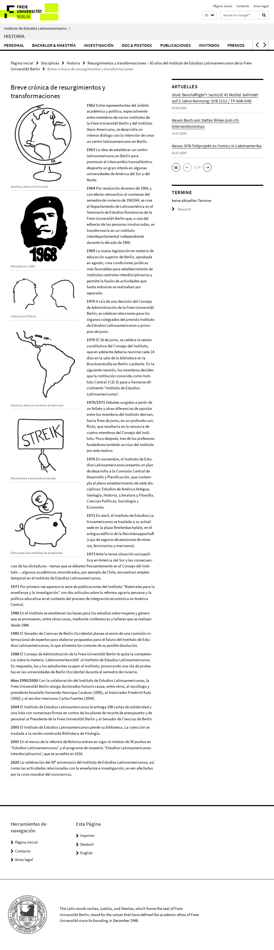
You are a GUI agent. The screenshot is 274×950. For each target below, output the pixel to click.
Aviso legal (261, 6)
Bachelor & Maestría (54, 45)
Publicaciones (175, 45)
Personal (14, 45)
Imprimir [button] (87, 835)
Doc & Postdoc (137, 45)
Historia (14, 36)
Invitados (209, 45)
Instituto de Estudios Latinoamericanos (37, 28)
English (86, 852)
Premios (236, 45)
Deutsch (87, 844)
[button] (209, 15)
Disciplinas (50, 63)
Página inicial (222, 6)
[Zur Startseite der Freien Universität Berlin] (35, 11)
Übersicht (184, 209)
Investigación (99, 45)
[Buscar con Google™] (264, 15)
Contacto (242, 6)
